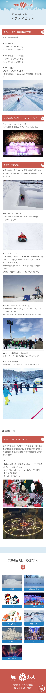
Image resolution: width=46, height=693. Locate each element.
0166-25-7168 (24, 687)
